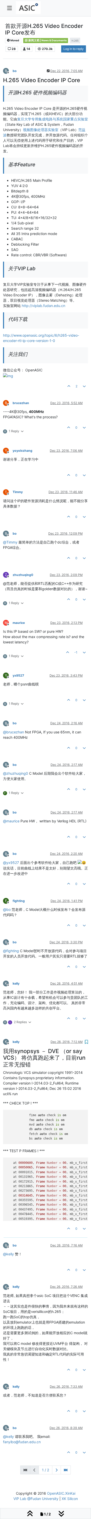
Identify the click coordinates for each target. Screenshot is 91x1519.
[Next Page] (56, 1470)
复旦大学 (24, 119)
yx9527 (18, 675)
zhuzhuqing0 (23, 575)
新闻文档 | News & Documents (47, 40)
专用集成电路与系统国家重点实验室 (59, 119)
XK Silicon (70, 1498)
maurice (19, 623)
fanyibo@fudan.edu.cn (22, 1442)
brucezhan (21, 403)
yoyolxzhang (22, 451)
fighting (19, 901)
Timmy (18, 492)
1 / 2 (45, 1470)
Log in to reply (73, 49)
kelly (16, 983)
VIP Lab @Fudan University (35, 1498)
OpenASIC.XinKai (61, 1493)
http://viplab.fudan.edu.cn (43, 305)
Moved (14, 40)
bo (15, 71)
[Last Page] (66, 1470)
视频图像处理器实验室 (40, 130)
